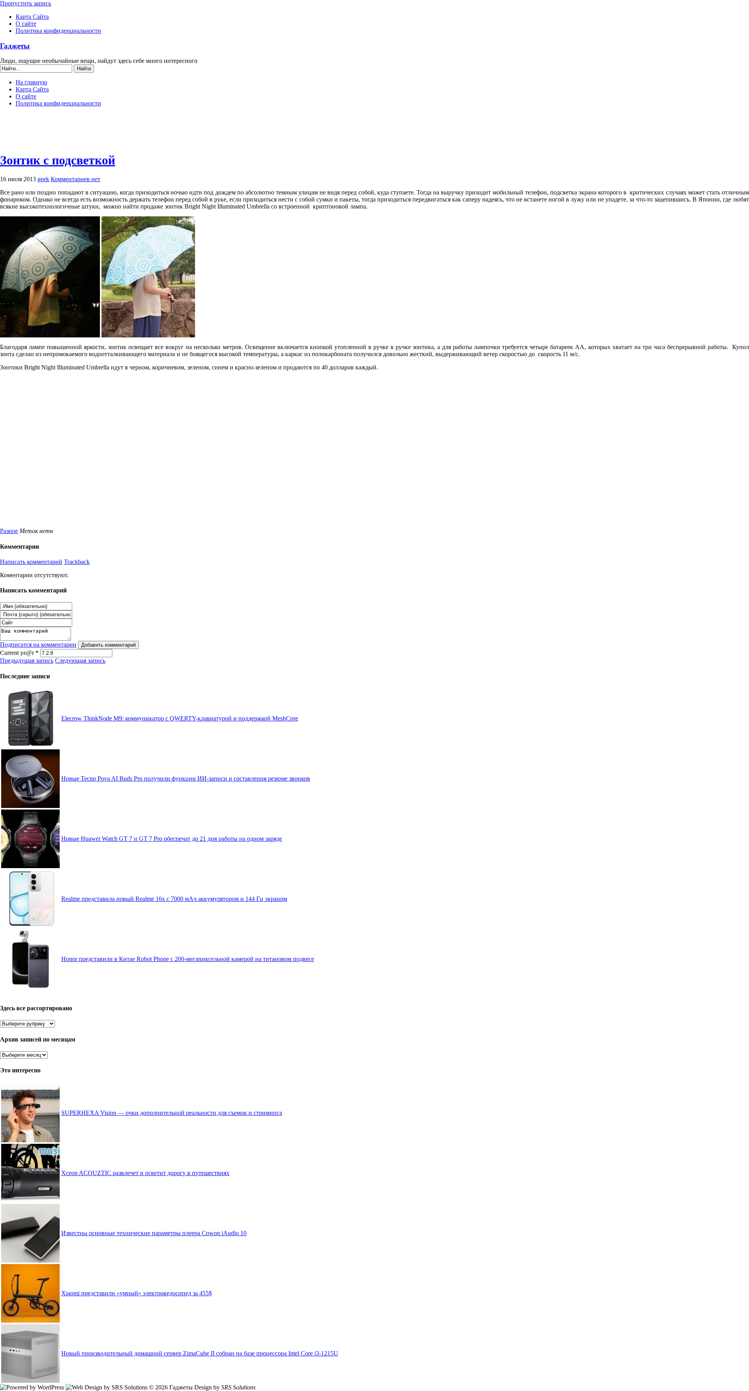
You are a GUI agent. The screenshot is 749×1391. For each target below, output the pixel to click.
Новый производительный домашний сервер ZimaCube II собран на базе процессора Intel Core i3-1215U (199, 1353)
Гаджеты (15, 46)
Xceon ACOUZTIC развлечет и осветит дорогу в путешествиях (145, 1173)
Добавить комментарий (108, 645)
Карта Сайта (32, 16)
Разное (9, 531)
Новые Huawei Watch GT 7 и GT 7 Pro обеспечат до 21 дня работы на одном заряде (171, 838)
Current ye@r (19, 652)
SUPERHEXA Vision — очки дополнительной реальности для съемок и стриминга (171, 1112)
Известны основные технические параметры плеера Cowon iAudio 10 (154, 1233)
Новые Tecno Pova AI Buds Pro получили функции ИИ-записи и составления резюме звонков (185, 778)
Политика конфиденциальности (58, 30)
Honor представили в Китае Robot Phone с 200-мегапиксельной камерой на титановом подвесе (187, 959)
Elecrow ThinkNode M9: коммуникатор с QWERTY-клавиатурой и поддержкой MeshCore (179, 718)
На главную (31, 82)
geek (43, 179)
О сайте (26, 23)
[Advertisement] (374, 132)
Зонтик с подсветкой (57, 160)
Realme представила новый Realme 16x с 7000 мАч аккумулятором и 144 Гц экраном (174, 898)
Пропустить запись (25, 3)
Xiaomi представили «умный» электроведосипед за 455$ (136, 1293)
